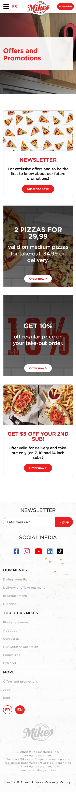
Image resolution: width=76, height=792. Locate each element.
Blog (6, 697)
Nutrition (10, 603)
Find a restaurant (16, 622)
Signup (64, 522)
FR (14, 6)
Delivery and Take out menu (24, 587)
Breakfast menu (15, 595)
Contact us (11, 638)
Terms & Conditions (23, 782)
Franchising (12, 654)
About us (10, 630)
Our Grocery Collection (20, 646)
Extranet (9, 663)
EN (20, 710)
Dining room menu (17, 579)
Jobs (6, 689)
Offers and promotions (20, 681)
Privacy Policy (58, 782)
